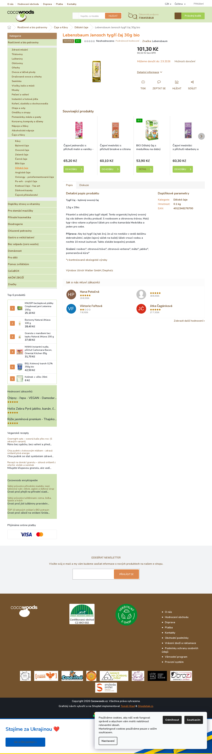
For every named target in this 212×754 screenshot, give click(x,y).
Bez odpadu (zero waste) (23, 244)
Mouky (15, 90)
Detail (142, 169)
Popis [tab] (69, 185)
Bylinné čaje (22, 145)
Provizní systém (174, 662)
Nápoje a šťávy (20, 126)
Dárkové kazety (24, 190)
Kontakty (71, 4)
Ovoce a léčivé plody (23, 72)
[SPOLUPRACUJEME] (46, 675)
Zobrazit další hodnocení (188, 320)
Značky (12, 284)
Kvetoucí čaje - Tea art (27, 185)
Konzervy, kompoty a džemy (27, 121)
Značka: (155, 41)
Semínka (16, 81)
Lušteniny (17, 58)
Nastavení (108, 741)
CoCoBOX (13, 271)
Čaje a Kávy (18, 134)
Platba (59, 4)
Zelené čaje (21, 154)
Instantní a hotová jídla (25, 99)
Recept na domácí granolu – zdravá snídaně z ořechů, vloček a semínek (31, 463)
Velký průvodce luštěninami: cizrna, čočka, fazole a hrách (29, 499)
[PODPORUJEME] (25, 675)
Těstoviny (17, 54)
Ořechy (16, 67)
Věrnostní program (176, 656)
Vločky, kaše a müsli (23, 85)
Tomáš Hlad (128, 706)
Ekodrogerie (15, 224)
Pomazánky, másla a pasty (26, 117)
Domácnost (15, 251)
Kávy (17, 141)
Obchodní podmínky (177, 638)
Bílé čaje (20, 163)
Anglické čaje (22, 172)
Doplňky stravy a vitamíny (24, 204)
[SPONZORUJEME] (91, 675)
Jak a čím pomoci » (25, 742)
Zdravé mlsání (20, 49)
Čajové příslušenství (26, 195)
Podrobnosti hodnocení (127, 41)
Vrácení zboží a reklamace (180, 643)
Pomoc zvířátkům (18, 264)
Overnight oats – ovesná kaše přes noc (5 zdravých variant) (29, 440)
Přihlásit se (126, 574)
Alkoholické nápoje (23, 130)
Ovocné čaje (22, 150)
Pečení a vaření (20, 94)
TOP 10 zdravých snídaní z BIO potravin (28, 510)
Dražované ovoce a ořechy (27, 76)
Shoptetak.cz (145, 706)
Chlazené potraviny (20, 230)
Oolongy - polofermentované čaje (34, 177)
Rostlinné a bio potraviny (23, 42)
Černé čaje (21, 159)
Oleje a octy (18, 108)
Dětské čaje (21, 168)
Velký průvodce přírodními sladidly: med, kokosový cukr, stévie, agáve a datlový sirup (30, 487)
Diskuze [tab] (84, 185)
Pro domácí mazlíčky (20, 210)
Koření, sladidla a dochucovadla (30, 103)
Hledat (113, 16)
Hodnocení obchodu (28, 4)
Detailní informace (148, 72)
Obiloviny (17, 63)
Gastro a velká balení (21, 237)
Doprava (47, 4)
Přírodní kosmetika (19, 217)
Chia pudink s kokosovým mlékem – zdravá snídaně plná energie (29, 452)
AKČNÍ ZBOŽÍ (16, 277)
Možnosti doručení (184, 61)
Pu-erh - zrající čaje (26, 181)
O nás (10, 4)
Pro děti (13, 257)
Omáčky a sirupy (21, 112)
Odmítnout (172, 720)
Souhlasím (193, 720)
